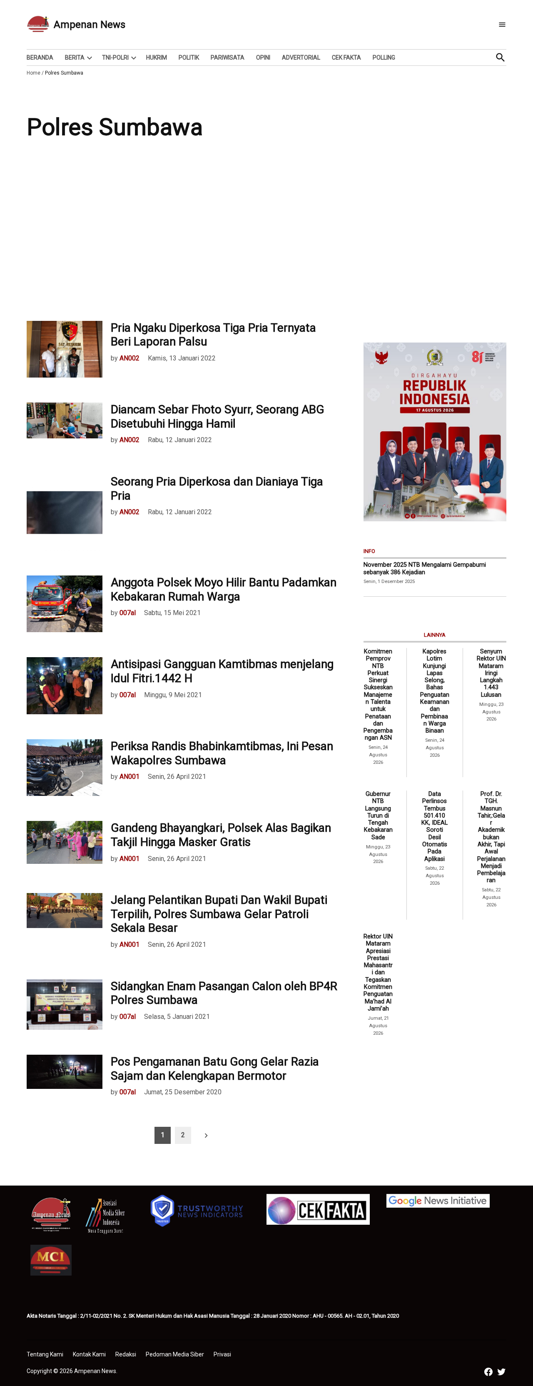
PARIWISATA (227, 57)
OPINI (263, 57)
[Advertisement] (266, 237)
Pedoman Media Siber (175, 1354)
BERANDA (40, 57)
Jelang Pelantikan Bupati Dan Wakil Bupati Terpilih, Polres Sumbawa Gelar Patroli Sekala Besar (219, 914)
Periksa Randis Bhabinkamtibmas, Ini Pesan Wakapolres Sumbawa (222, 753)
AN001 (129, 777)
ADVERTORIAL (301, 57)
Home (33, 73)
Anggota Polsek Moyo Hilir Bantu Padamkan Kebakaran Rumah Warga (223, 589)
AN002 (129, 358)
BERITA (75, 57)
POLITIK (189, 57)
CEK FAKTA (346, 57)
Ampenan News (89, 24)
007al (128, 613)
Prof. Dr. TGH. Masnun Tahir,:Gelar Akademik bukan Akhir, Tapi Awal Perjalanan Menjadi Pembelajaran (491, 837)
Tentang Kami (45, 1354)
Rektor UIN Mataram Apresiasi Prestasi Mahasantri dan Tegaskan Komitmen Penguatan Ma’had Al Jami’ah (378, 972)
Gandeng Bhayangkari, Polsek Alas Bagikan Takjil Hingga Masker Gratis (221, 835)
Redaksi (125, 1354)
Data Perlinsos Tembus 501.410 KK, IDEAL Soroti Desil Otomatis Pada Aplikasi (434, 827)
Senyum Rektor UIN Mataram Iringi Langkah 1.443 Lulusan (491, 673)
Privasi (222, 1354)
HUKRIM (156, 57)
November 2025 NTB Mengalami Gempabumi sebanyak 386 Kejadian (425, 568)
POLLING (384, 57)
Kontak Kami (89, 1354)
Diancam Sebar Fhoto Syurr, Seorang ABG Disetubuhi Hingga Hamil (217, 416)
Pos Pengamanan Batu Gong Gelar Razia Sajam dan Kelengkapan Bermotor (215, 1069)
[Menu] (502, 25)
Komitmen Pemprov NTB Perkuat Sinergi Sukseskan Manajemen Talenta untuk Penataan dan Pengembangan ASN (378, 694)
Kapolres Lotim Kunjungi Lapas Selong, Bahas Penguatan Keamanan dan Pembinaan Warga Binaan (434, 691)
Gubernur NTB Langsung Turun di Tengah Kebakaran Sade (378, 816)
